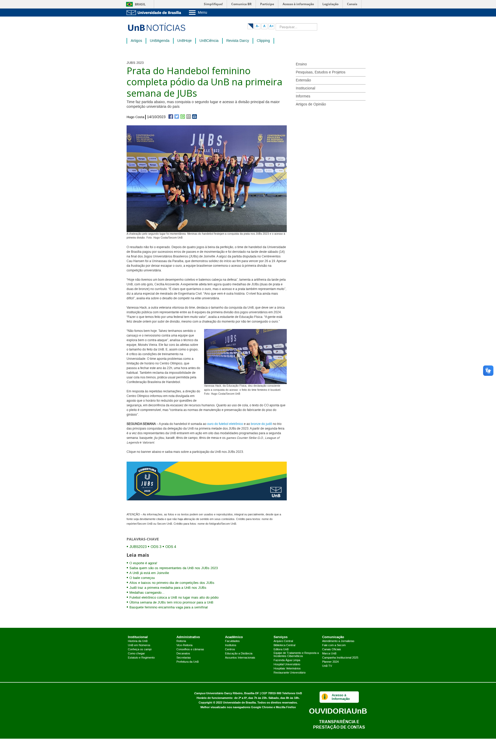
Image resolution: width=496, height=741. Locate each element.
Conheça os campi (139, 649)
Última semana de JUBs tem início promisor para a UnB (171, 602)
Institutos (230, 645)
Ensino (301, 64)
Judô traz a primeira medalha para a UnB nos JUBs (167, 588)
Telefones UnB (292, 693)
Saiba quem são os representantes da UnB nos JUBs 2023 (173, 568)
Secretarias (183, 657)
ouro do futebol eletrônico (225, 424)
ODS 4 (170, 547)
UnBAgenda (159, 41)
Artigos (136, 41)
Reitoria (181, 641)
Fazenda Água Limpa (287, 660)
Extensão (303, 80)
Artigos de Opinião (311, 104)
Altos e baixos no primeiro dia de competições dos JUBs (171, 583)
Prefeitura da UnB (187, 661)
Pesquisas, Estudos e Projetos (320, 72)
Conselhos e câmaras (190, 649)
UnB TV (327, 666)
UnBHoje (184, 41)
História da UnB (138, 641)
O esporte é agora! (143, 563)
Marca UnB (329, 653)
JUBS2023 (138, 547)
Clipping (263, 41)
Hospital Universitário (287, 664)
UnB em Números (139, 645)
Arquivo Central (283, 641)
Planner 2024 (330, 661)
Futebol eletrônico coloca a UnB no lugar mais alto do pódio (174, 597)
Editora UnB (281, 649)
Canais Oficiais (331, 649)
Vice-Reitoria (184, 645)
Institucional (305, 88)
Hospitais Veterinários (287, 668)
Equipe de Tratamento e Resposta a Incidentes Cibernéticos (296, 655)
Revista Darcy (237, 41)
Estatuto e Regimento (141, 657)
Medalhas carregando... (147, 593)
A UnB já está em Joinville (149, 573)
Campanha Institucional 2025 (340, 657)
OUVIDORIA (338, 711)
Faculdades (232, 641)
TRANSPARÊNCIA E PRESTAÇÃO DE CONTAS (339, 724)
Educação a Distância (238, 653)
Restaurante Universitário (290, 672)
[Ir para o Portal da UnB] (155, 12)
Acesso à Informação (341, 697)
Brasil (140, 4)
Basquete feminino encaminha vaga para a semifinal (168, 607)
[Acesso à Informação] (325, 697)
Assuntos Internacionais (240, 657)
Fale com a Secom (334, 645)
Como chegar (136, 653)
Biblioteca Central (284, 645)
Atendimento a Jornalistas (338, 641)
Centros (230, 649)
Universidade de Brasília (239, 703)
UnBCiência (209, 41)
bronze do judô (261, 424)
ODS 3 (156, 547)
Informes (303, 96)
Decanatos (183, 653)
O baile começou (142, 578)
